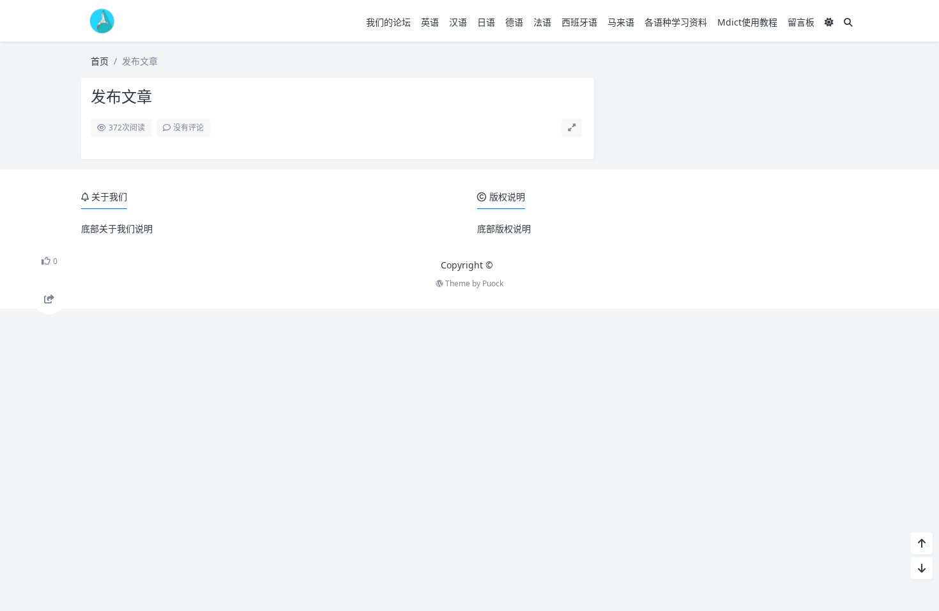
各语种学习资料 (676, 22)
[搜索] (848, 22)
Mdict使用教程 (747, 22)
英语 (430, 22)
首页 (100, 61)
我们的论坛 (388, 22)
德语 (514, 22)
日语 (486, 22)
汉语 (458, 22)
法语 (542, 22)
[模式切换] (829, 22)
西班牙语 (579, 22)
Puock (492, 283)
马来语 (620, 22)
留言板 (801, 22)
